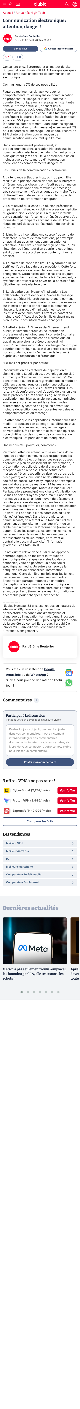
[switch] (67, 4)
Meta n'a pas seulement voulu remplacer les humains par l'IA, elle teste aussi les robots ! (34, 974)
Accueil (8, 12)
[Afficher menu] (5, 4)
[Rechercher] (10, 4)
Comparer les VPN (40, 821)
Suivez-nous (20, 49)
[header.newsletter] (18, 4)
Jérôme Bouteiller (29, 36)
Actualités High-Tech (30, 12)
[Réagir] (7, 57)
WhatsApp (38, 674)
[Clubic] (40, 4)
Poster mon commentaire (40, 762)
